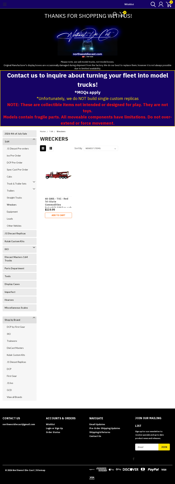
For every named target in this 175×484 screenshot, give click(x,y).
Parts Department (14, 268)
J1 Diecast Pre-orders (18, 148)
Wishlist (129, 4)
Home (43, 131)
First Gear (12, 376)
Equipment (12, 211)
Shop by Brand (12, 320)
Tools (8, 276)
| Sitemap (40, 470)
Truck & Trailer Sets (16, 183)
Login (49, 428)
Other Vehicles (14, 225)
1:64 (7, 141)
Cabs (9, 176)
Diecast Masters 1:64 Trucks (16, 259)
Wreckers (11, 204)
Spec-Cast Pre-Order (17, 169)
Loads (10, 218)
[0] (167, 4)
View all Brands (14, 397)
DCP (9, 369)
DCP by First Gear (16, 327)
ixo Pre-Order (14, 155)
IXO (7, 249)
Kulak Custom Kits (14, 241)
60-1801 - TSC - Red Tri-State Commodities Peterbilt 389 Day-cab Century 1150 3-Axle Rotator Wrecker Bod (58, 202)
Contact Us (95, 436)
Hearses (9, 299)
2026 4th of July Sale (16, 133)
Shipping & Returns (99, 432)
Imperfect (10, 292)
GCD (9, 390)
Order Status (53, 432)
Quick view (58, 175)
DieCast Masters (15, 348)
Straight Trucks (14, 197)
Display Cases (12, 284)
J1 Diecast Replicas (15, 233)
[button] (87, 42)
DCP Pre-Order (14, 162)
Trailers (10, 190)
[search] (152, 4)
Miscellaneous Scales (16, 307)
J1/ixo (10, 383)
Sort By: (78, 148)
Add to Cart (58, 215)
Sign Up (59, 428)
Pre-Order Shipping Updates (104, 428)
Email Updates (97, 424)
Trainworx (12, 341)
